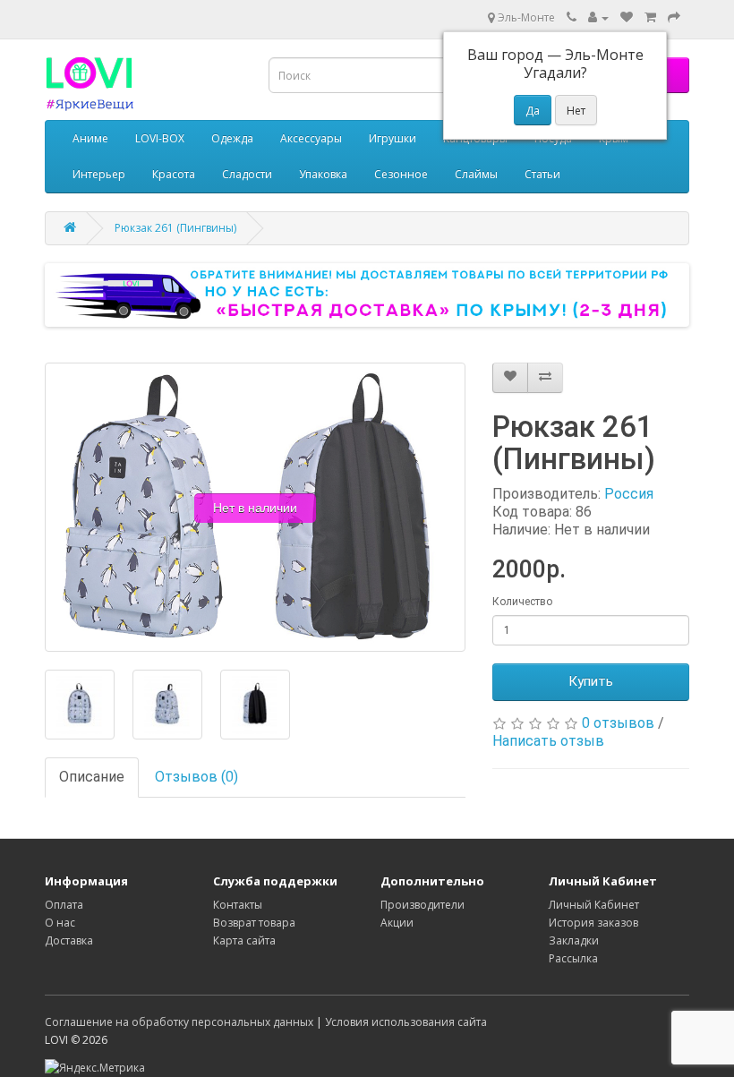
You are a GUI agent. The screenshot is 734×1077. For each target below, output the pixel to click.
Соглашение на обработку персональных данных (179, 1022)
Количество (522, 601)
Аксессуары (311, 138)
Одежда (232, 138)
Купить (590, 681)
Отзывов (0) (196, 776)
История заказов (593, 922)
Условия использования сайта (406, 1022)
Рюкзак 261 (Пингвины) (175, 227)
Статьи (542, 174)
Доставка (69, 940)
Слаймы (476, 174)
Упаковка (323, 174)
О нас (60, 922)
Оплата (64, 904)
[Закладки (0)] (626, 17)
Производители (422, 904)
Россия (628, 493)
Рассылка (573, 958)
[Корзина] (650, 17)
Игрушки (392, 138)
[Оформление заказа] (674, 17)
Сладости (247, 174)
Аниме (90, 138)
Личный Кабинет (594, 904)
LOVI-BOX (159, 138)
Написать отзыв (548, 740)
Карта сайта (244, 940)
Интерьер (99, 174)
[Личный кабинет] (598, 17)
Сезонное (401, 174)
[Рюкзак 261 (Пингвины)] (80, 704)
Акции (397, 922)
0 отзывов (618, 722)
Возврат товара (254, 922)
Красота (173, 174)
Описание (91, 776)
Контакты (237, 904)
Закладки (574, 940)
